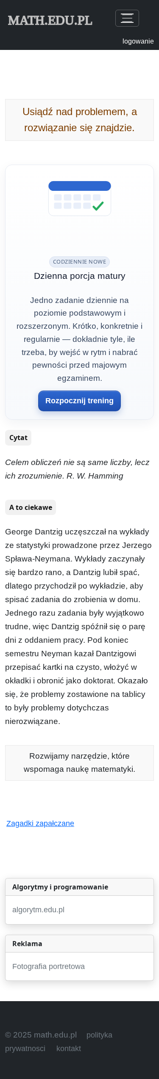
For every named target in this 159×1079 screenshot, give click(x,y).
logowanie (138, 41)
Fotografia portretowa (48, 966)
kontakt (68, 1048)
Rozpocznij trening (79, 400)
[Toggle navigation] (127, 18)
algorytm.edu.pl (38, 910)
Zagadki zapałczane (40, 823)
